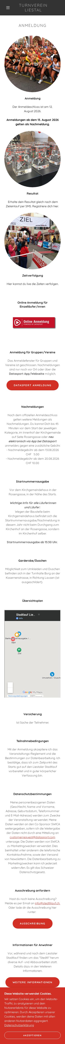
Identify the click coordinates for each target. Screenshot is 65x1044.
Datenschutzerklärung (19, 1025)
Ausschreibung (32, 923)
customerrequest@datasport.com (32, 837)
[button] (8, 7)
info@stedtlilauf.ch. (47, 903)
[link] (33, 8)
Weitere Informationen (32, 982)
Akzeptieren (32, 1035)
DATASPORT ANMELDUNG (32, 385)
